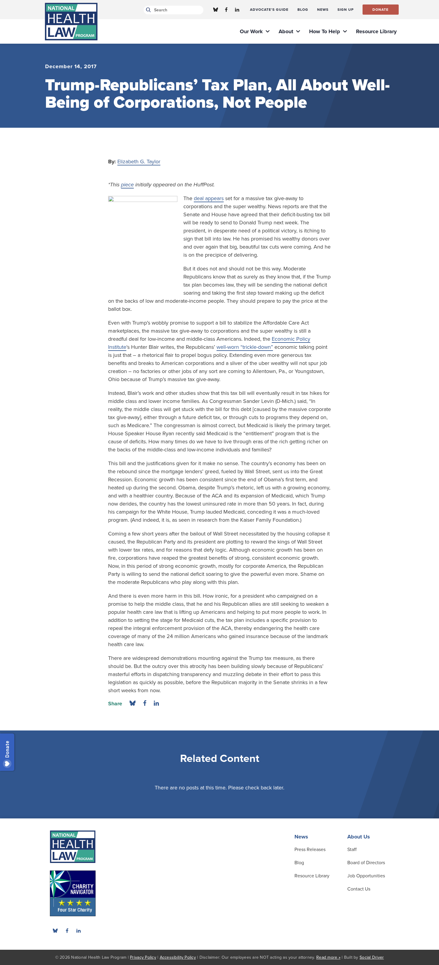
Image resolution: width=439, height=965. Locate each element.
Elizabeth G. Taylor (138, 161)
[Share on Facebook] (144, 703)
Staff (352, 850)
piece (127, 184)
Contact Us (358, 889)
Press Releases (310, 850)
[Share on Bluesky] (133, 703)
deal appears (209, 198)
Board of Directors (366, 863)
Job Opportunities (366, 876)
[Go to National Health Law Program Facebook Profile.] (226, 9)
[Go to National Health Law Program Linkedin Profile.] (237, 9)
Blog (299, 863)
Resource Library (311, 876)
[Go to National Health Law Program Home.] (71, 21)
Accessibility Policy (178, 957)
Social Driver (372, 957)
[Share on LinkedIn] (156, 703)
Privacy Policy (143, 957)
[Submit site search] (147, 10)
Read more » (328, 957)
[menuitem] (269, 9)
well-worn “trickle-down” (245, 347)
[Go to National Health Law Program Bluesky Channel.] (215, 9)
